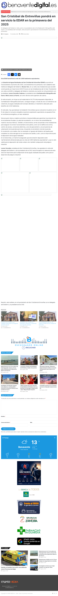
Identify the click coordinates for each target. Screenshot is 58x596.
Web (31, 422)
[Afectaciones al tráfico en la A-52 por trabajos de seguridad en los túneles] (34, 561)
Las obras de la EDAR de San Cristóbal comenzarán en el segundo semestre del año (9, 323)
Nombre (3, 416)
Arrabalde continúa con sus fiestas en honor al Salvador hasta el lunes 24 (48, 387)
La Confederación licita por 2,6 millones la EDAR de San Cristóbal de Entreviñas (47, 323)
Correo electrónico (5, 422)
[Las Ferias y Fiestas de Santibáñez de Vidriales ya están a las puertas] (29, 360)
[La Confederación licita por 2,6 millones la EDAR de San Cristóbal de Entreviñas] (47, 316)
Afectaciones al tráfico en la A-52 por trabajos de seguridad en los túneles (27, 11)
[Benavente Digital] (29, 5)
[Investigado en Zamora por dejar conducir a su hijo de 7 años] (34, 567)
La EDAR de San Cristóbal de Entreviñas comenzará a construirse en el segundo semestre (28, 323)
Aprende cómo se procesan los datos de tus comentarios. (33, 431)
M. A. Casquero (5, 34)
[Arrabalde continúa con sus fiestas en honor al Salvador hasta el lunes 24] (48, 379)
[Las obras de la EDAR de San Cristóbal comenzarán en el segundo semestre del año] (10, 316)
